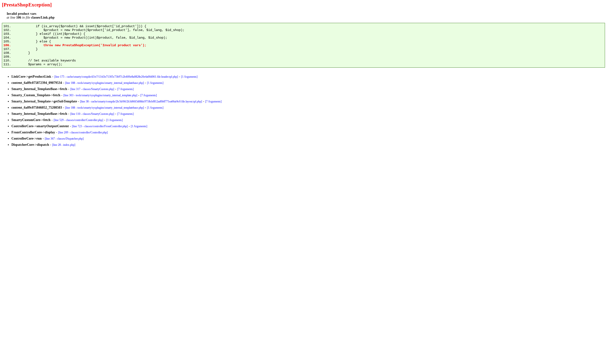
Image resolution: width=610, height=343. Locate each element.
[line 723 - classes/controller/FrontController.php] (100, 126)
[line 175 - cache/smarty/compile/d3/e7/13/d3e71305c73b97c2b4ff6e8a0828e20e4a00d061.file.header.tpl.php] (116, 76)
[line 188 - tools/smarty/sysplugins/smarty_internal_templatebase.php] (104, 83)
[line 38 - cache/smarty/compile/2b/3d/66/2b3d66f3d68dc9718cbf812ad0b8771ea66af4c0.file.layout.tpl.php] (141, 101)
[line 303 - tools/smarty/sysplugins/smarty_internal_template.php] (100, 95)
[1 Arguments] (189, 76)
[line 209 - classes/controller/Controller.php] (83, 132)
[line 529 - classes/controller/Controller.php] (78, 120)
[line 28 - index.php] (63, 144)
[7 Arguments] (125, 89)
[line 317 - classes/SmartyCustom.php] (92, 89)
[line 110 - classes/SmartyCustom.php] (92, 114)
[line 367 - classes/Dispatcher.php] (64, 138)
